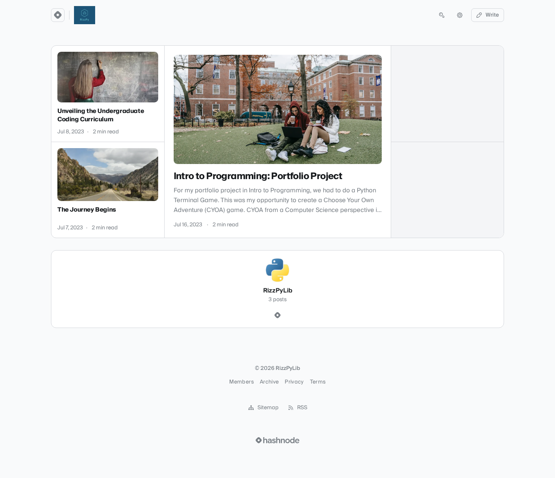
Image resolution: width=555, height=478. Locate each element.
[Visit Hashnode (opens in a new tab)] (277, 440)
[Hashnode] (277, 315)
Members (241, 382)
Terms (318, 382)
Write (492, 15)
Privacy (294, 382)
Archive (269, 382)
